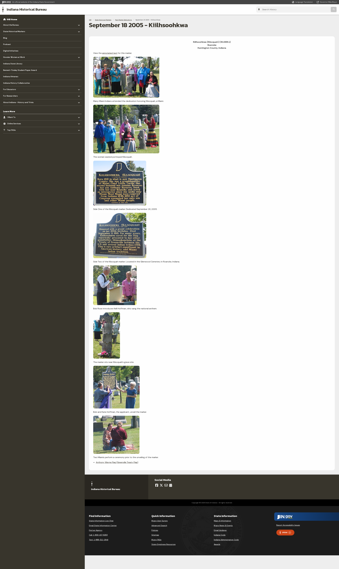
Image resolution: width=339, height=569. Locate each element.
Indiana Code (220, 535)
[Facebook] (156, 485)
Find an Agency (95, 530)
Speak (284, 532)
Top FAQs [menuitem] (15, 129)
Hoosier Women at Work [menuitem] (14, 56)
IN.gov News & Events (223, 525)
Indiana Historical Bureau (27, 9)
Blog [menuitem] (5, 38)
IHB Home (12, 19)
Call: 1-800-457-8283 (98, 535)
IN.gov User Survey (159, 521)
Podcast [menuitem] (7, 44)
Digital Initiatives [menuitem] (10, 51)
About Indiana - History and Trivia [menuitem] (18, 101)
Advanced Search (159, 525)
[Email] (166, 485)
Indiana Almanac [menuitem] (10, 76)
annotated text (109, 53)
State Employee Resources (163, 544)
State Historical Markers (103, 20)
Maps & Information (222, 521)
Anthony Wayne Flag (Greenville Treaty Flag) (117, 462)
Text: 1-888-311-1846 (98, 540)
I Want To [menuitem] (15, 116)
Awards (217, 544)
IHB (90, 20)
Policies (154, 530)
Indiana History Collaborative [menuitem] (16, 83)
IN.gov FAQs (156, 540)
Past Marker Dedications (123, 20)
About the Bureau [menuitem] (11, 24)
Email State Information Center (103, 525)
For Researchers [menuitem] (11, 95)
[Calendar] (170, 485)
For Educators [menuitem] (11, 89)
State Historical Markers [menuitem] (14, 31)
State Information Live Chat (101, 521)
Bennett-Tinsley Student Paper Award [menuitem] (20, 70)
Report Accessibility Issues (288, 525)
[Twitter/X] (161, 485)
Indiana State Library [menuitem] (12, 63)
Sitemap (155, 535)
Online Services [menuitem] (15, 123)
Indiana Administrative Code (226, 540)
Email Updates (220, 530)
